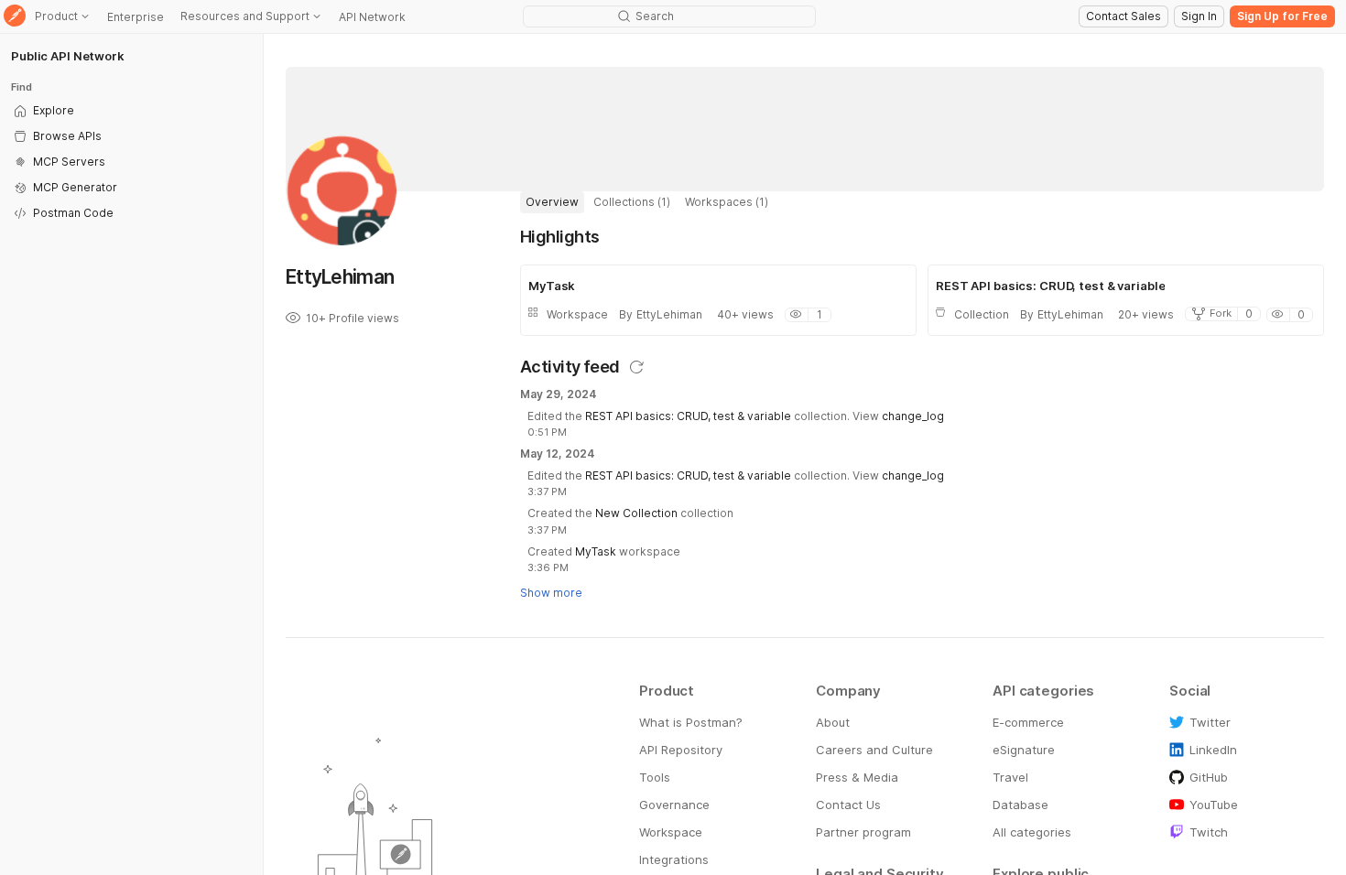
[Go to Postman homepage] (15, 17)
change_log (913, 416)
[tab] (552, 202)
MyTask (595, 551)
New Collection (636, 513)
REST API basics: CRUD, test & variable (688, 416)
